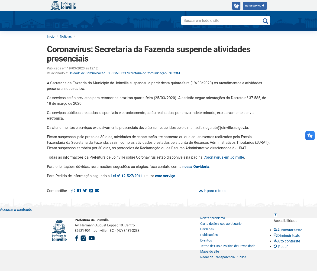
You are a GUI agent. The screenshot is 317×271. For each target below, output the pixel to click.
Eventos (206, 240)
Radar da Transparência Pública (223, 257)
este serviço (165, 176)
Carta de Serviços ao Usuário (221, 223)
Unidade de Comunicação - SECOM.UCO (97, 73)
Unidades (207, 229)
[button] (275, 215)
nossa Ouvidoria (195, 166)
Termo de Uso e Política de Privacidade (227, 246)
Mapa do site (209, 251)
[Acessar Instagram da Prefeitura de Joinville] (83, 237)
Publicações (209, 235)
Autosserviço (253, 5)
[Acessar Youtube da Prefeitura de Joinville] (91, 237)
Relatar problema (212, 218)
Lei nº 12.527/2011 (127, 176)
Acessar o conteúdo (16, 209)
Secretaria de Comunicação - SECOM (153, 73)
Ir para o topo (214, 191)
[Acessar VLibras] (236, 6)
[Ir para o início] (63, 5)
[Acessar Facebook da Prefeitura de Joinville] (76, 237)
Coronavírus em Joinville (224, 157)
